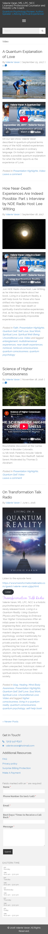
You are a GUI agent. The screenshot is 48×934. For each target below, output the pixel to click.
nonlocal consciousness (25, 348)
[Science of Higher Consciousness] (24, 396)
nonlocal (7, 348)
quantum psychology (13, 708)
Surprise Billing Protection (16, 768)
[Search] (42, 31)
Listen (8, 592)
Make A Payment (11, 772)
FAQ (4, 759)
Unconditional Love (12, 337)
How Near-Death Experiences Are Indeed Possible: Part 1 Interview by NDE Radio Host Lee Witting (23, 198)
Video (42, 170)
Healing (23, 684)
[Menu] (24, 21)
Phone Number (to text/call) (19, 796)
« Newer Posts (10, 721)
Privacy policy (9, 763)
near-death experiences (29, 344)
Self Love (23, 331)
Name (7, 787)
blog (15, 684)
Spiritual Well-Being (28, 334)
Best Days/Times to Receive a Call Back (22, 816)
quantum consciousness (15, 351)
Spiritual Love (9, 334)
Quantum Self (9, 331)
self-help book (34, 708)
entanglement (9, 341)
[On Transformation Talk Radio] (24, 540)
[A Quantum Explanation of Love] (24, 84)
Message (8, 826)
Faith (15, 327)
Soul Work (34, 331)
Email (6, 805)
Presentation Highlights (25, 170)
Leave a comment (12, 174)
